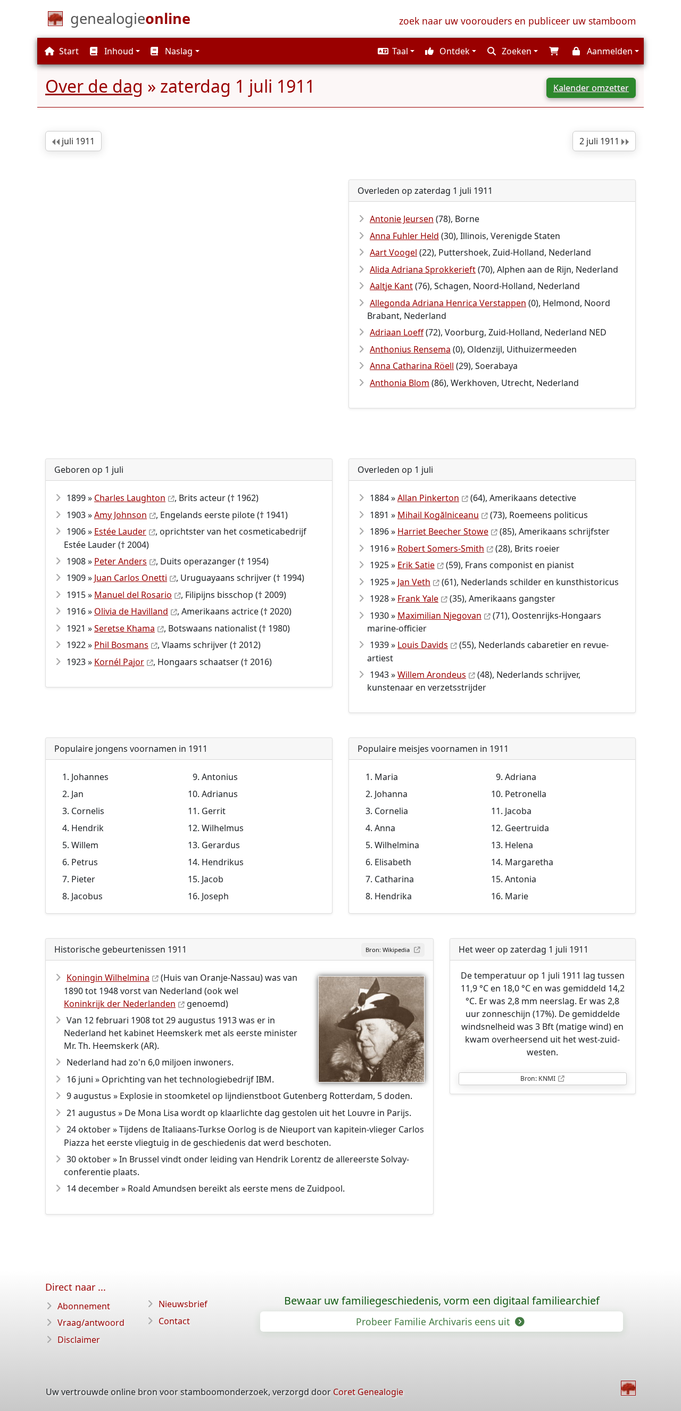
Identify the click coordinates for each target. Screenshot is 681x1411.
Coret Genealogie (368, 1392)
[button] (395, 51)
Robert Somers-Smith (440, 548)
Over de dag (94, 86)
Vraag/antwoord (90, 1322)
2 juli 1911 (600, 141)
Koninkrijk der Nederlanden (120, 1004)
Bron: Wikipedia (388, 950)
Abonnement (83, 1306)
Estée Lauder (120, 531)
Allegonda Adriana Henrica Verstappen (448, 303)
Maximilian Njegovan (439, 615)
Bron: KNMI (537, 1078)
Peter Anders (120, 561)
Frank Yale (417, 598)
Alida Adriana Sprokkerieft (423, 269)
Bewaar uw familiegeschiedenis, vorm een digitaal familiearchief (442, 1300)
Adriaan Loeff (396, 332)
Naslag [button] (178, 51)
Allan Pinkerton (428, 498)
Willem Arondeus (431, 674)
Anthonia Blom (399, 383)
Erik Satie (416, 565)
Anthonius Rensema (410, 349)
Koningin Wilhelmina (108, 977)
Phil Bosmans (121, 645)
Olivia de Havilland (131, 611)
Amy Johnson (120, 515)
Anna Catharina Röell (412, 366)
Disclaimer (78, 1340)
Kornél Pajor (119, 662)
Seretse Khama (124, 628)
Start (68, 51)
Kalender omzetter (591, 88)
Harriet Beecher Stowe (442, 531)
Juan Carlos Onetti (130, 578)
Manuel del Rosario (133, 595)
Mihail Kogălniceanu (438, 515)
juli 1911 (77, 141)
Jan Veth (413, 582)
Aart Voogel (393, 252)
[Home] (628, 1388)
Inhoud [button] (118, 51)
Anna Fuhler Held (404, 236)
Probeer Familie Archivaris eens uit (434, 1321)
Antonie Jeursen (402, 219)
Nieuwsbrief (183, 1304)
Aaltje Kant (391, 286)
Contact (174, 1321)
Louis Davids (422, 645)
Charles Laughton (129, 498)
